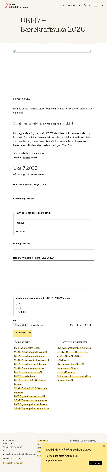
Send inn (20, 332)
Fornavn (20, 222)
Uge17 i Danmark (66, 372)
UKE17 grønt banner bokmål (29, 396)
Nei (20, 307)
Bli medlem (67, 5)
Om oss (40, 444)
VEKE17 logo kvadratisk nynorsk (31, 359)
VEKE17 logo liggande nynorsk (30, 351)
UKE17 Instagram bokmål (28, 372)
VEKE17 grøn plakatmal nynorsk (31, 408)
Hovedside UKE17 (23, 98)
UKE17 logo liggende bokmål (29, 355)
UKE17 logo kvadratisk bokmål (30, 364)
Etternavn (21, 231)
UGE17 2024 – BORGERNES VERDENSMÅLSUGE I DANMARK (72, 355)
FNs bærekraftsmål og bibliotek (74, 347)
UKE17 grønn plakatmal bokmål (31, 404)
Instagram (18, 463)
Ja (19, 303)
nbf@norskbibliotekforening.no (22, 454)
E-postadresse (54, 460)
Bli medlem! (42, 440)
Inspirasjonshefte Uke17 (27, 347)
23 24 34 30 (16, 447)
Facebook (7, 463)
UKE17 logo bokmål (24, 376)
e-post (26, 157)
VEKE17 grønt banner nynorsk (30, 400)
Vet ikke (22, 311)
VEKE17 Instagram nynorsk (29, 368)
